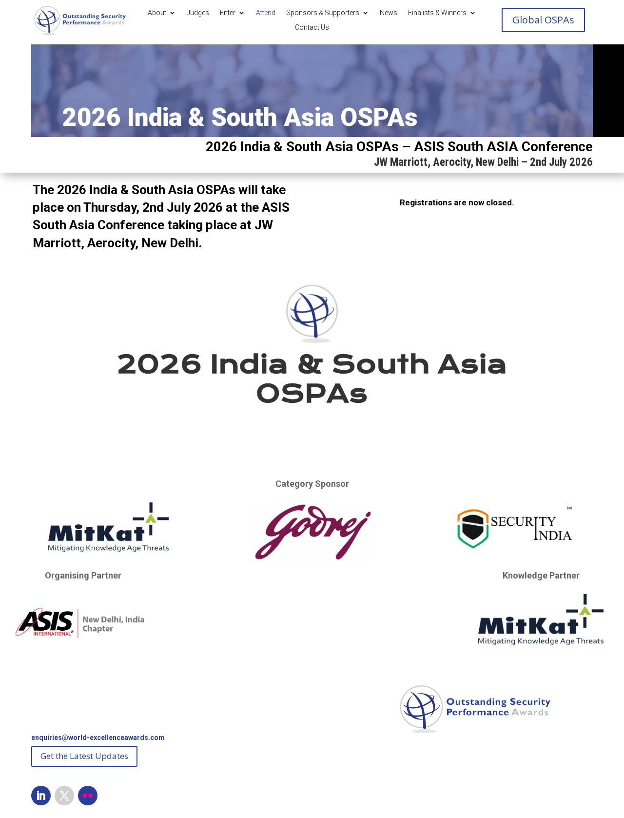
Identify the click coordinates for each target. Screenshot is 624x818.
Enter (227, 13)
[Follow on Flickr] (88, 795)
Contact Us (312, 27)
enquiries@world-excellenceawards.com (98, 737)
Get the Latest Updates (84, 755)
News (388, 13)
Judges (198, 13)
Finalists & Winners (437, 13)
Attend (265, 13)
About (157, 13)
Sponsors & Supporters (322, 13)
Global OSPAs (543, 19)
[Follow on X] (64, 795)
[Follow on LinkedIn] (41, 795)
